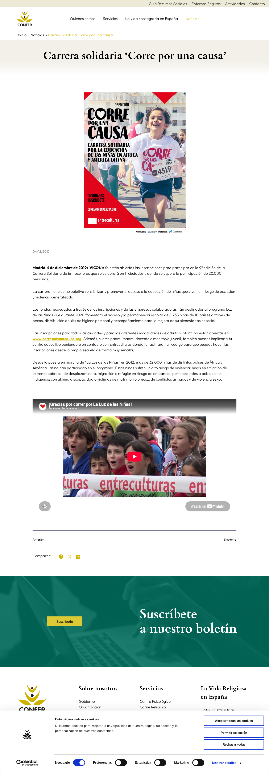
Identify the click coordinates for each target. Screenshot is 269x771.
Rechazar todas (234, 744)
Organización (90, 707)
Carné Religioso (153, 707)
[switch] (121, 762)
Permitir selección (234, 732)
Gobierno (87, 701)
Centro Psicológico (155, 701)
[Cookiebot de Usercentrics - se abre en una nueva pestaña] (27, 763)
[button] (61, 557)
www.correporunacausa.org (57, 338)
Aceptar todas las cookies (234, 720)
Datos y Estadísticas (218, 710)
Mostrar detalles (224, 762)
